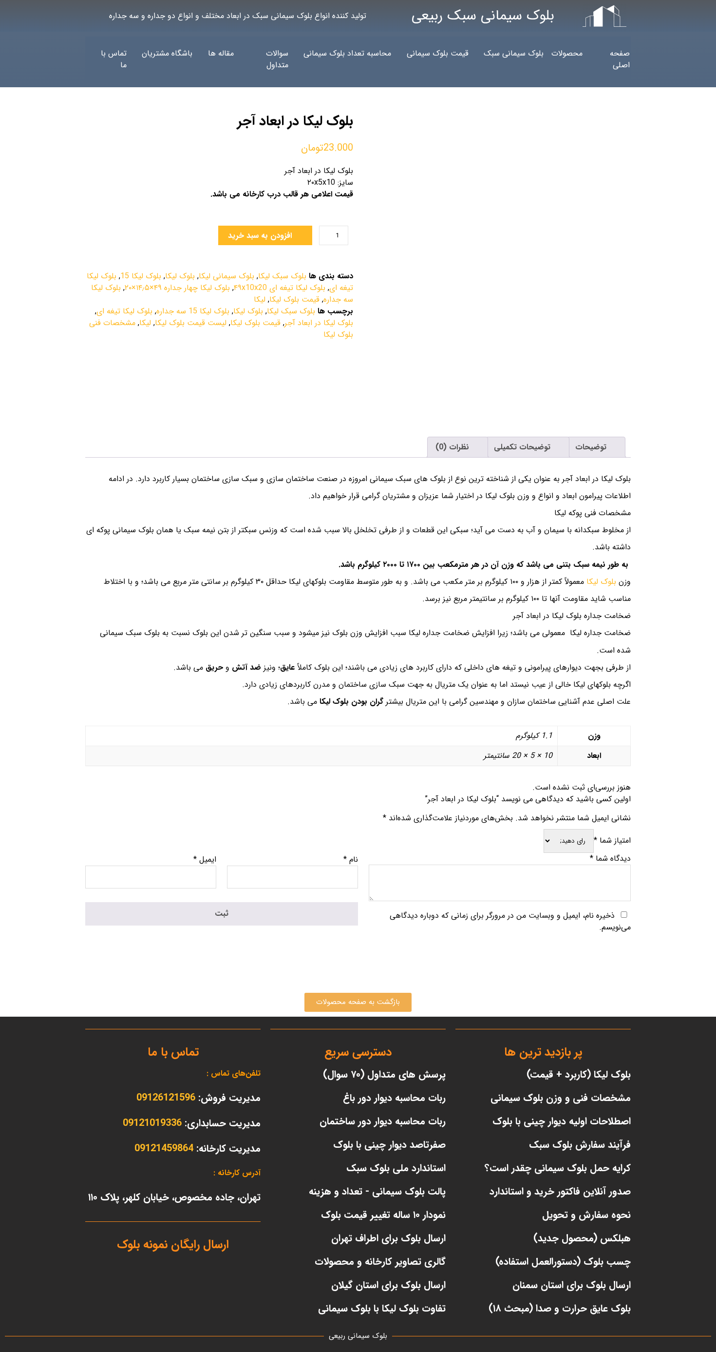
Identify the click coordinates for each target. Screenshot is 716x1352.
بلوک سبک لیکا (282, 276)
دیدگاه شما (610, 858)
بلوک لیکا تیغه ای (124, 311)
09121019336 (152, 1123)
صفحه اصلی (620, 59)
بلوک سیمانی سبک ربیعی (483, 16)
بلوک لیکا (180, 276)
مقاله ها (221, 53)
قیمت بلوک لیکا (294, 299)
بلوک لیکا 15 (140, 276)
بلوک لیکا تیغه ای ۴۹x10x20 (279, 288)
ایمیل (204, 859)
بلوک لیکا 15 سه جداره (192, 311)
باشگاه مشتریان (167, 53)
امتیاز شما (612, 840)
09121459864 (163, 1148)
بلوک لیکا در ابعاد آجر (318, 323)
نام (350, 859)
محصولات (567, 53)
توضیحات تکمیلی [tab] (523, 447)
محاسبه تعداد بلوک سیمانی (347, 53)
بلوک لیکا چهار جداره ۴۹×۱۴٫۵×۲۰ (177, 288)
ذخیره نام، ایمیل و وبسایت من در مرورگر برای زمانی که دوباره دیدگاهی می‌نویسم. (510, 921)
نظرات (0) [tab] (453, 447)
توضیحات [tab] (592, 447)
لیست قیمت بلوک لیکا (190, 323)
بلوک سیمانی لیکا (226, 276)
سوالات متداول (277, 59)
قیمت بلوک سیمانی (438, 53)
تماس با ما (114, 59)
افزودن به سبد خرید (260, 236)
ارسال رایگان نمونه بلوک (173, 1245)
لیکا (259, 299)
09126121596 (165, 1097)
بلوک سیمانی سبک (514, 53)
